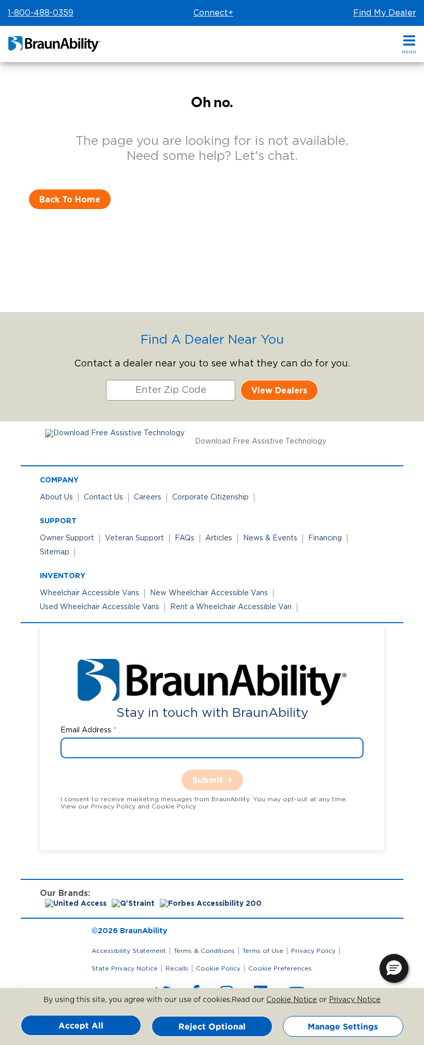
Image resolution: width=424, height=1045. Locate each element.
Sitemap (54, 552)
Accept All (80, 1025)
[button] (409, 44)
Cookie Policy (218, 968)
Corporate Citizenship (210, 497)
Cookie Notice (291, 1000)
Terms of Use (263, 951)
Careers (147, 497)
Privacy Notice (355, 1000)
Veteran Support (134, 538)
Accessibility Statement (129, 951)
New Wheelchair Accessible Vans (209, 593)
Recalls (176, 968)
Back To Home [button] (69, 199)
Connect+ (213, 13)
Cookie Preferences (280, 968)
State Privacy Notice (125, 968)
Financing (325, 538)
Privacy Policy (313, 951)
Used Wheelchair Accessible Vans (99, 607)
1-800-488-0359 (40, 13)
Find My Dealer (384, 13)
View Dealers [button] (279, 390)
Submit (207, 780)
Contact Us (103, 497)
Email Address (85, 730)
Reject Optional (212, 1026)
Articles (218, 538)
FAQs (184, 538)
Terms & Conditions (204, 951)
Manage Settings (343, 1026)
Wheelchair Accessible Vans (89, 593)
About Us (56, 497)
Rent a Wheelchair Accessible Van (231, 607)
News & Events (270, 538)
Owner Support (67, 538)
